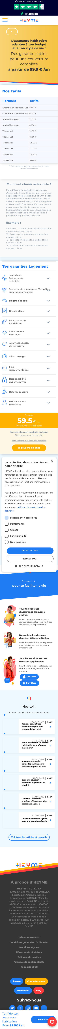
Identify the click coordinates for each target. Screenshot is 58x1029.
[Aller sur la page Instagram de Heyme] (28, 1008)
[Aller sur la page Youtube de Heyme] (36, 1008)
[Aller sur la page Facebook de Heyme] (20, 1008)
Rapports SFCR (29, 967)
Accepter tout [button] (30, 550)
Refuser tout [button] (30, 558)
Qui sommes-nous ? (29, 937)
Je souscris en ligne (29, 447)
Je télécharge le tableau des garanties (29, 441)
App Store (31, 677)
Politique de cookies (29, 957)
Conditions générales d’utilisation (29, 942)
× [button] (51, 461)
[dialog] (28, 514)
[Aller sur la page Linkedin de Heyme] (44, 1008)
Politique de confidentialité (29, 962)
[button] (4, 21)
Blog (38, 990)
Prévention (23, 990)
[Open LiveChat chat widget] (52, 1022)
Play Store (31, 683)
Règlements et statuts (29, 952)
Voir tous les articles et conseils (29, 837)
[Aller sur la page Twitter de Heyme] (12, 1008)
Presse (17, 981)
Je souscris (43, 1019)
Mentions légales (29, 947)
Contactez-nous (36, 981)
